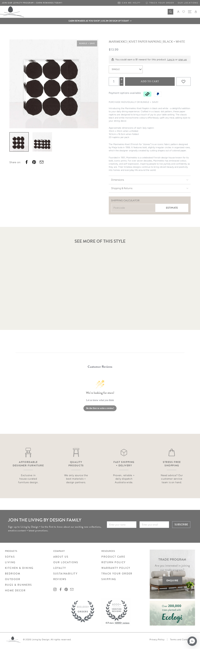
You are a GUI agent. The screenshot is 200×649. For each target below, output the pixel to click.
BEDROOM (12, 573)
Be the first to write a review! (100, 408)
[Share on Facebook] (26, 162)
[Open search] (170, 12)
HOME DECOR (15, 590)
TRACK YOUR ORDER (116, 573)
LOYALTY (59, 568)
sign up (182, 59)
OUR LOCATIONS (65, 562)
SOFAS (10, 557)
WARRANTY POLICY (115, 568)
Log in (171, 59)
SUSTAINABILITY (65, 573)
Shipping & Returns (121, 188)
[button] (100, 21)
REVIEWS (60, 579)
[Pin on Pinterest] (34, 162)
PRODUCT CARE (113, 557)
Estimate (172, 207)
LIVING (10, 562)
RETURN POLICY (113, 562)
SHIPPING (108, 579)
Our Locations (188, 3)
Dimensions (117, 179)
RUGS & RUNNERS (18, 585)
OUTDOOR (12, 579)
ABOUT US (61, 557)
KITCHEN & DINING (19, 568)
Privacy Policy (157, 639)
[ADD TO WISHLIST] (183, 81)
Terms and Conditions (182, 639)
